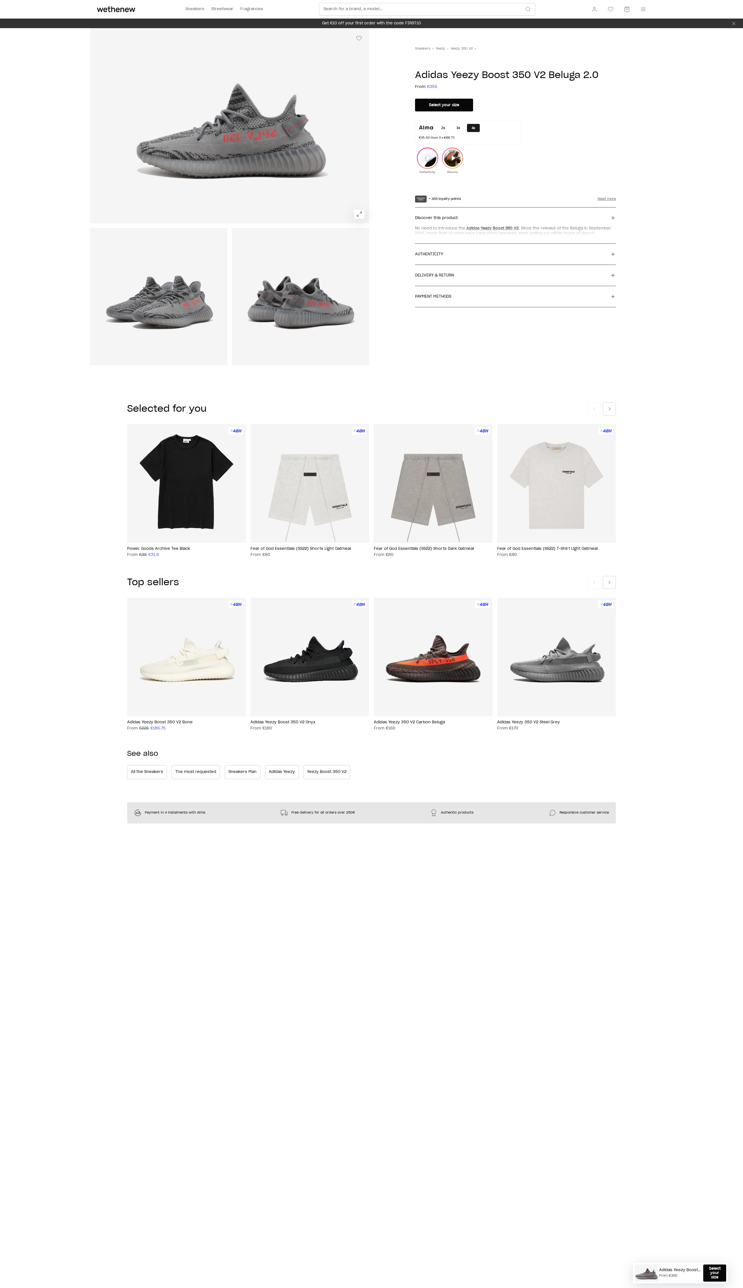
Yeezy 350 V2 (461, 48)
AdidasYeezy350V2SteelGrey (528, 722)
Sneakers (422, 48)
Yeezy (440, 48)
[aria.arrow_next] (609, 409)
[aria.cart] (627, 9)
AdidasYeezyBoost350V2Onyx (282, 722)
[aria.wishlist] (610, 9)
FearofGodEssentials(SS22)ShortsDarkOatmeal (424, 549)
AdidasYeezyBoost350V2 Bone (160, 722)
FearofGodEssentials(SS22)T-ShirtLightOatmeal (547, 549)
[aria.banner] (734, 23)
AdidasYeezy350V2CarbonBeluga (409, 722)
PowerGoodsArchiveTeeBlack (158, 549)
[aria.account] (594, 9)
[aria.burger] (642, 9)
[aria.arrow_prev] (593, 409)
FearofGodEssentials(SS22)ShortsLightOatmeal (300, 549)
